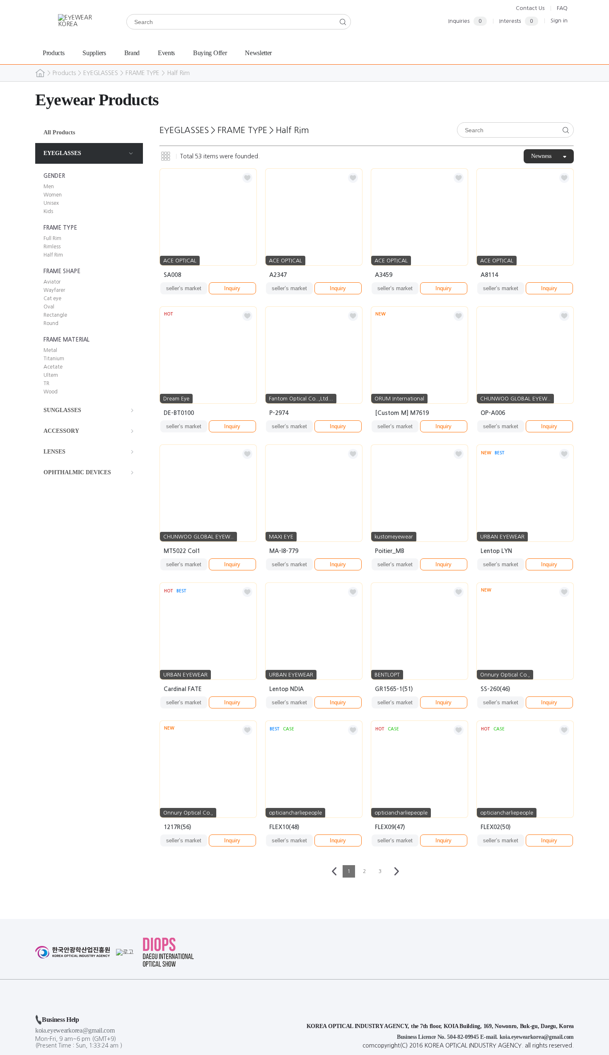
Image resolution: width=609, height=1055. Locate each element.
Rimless (52, 246)
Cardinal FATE (183, 689)
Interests (516, 21)
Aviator (52, 281)
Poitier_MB (389, 551)
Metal (50, 350)
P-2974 (278, 413)
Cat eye (52, 298)
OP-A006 (493, 413)
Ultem (51, 375)
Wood (51, 391)
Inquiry (232, 288)
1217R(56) (177, 827)
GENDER (54, 176)
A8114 (489, 275)
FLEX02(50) (496, 827)
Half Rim (178, 73)
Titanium (54, 358)
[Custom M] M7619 (402, 413)
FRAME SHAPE (62, 271)
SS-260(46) (495, 689)
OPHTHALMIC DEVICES (77, 472)
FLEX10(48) (284, 827)
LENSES (54, 452)
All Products (59, 132)
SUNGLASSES (62, 410)
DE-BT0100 (179, 413)
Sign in (559, 20)
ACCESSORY (61, 431)
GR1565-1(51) (394, 689)
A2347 (278, 275)
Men (49, 186)
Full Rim (52, 238)
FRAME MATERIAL (66, 339)
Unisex (51, 203)
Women (53, 194)
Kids (48, 211)
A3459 (383, 275)
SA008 (172, 275)
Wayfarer (54, 290)
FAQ (562, 8)
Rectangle (55, 315)
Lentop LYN (496, 551)
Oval (49, 306)
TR (46, 383)
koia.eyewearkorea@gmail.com (74, 1030)
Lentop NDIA (286, 689)
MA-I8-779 (283, 551)
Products (64, 73)
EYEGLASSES (100, 73)
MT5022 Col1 (182, 551)
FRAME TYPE (143, 73)
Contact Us (530, 8)
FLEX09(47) (390, 827)
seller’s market (183, 288)
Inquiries (465, 21)
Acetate (53, 366)
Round (51, 323)
